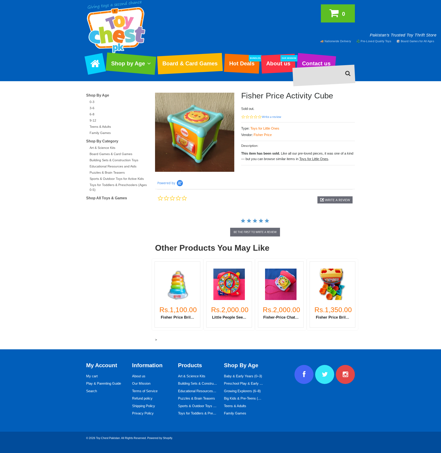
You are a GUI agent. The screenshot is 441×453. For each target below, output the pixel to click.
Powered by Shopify (159, 438)
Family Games (100, 133)
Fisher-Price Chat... (281, 317)
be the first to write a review (255, 232)
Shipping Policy (143, 406)
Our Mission (141, 383)
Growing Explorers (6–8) (242, 391)
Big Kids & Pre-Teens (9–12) (245, 398)
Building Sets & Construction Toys (114, 160)
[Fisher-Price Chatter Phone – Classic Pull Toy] (281, 284)
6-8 (92, 114)
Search (91, 391)
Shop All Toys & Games (106, 198)
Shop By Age (97, 95)
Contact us (316, 63)
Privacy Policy (143, 413)
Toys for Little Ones (264, 128)
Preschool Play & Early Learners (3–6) (253, 383)
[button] (335, 199)
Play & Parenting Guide (103, 383)
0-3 (92, 102)
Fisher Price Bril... (177, 317)
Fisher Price (263, 135)
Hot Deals (244, 62)
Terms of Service (145, 391)
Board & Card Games (190, 63)
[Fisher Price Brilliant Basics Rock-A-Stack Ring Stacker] (177, 284)
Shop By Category (102, 141)
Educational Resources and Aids (113, 166)
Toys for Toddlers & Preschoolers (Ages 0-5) (211, 413)
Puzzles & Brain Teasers (107, 172)
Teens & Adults (100, 126)
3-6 (92, 108)
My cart (92, 376)
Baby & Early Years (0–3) (243, 376)
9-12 (93, 120)
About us (280, 62)
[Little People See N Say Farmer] (229, 284)
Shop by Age (128, 63)
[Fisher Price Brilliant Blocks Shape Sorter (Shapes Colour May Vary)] (332, 284)
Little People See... (229, 317)
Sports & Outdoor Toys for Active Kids (117, 179)
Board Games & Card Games (111, 154)
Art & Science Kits (102, 148)
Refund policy (142, 398)
